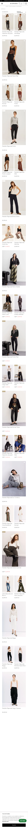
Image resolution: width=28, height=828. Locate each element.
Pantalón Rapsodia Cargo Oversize (11, 708)
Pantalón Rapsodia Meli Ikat (19, 243)
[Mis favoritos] (24, 3)
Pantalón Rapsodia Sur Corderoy (11, 497)
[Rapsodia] (14, 3)
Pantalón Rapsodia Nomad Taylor (11, 427)
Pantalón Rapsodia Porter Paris (10, 357)
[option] (14, 1)
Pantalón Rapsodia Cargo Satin (7, 384)
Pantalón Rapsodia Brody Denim (10, 216)
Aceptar (14, 825)
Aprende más (5, 821)
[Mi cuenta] (22, 3)
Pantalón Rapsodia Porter (19, 103)
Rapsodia (19, 6)
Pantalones (12, 6)
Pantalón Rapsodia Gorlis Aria (7, 243)
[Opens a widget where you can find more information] (23, 821)
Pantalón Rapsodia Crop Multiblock (7, 524)
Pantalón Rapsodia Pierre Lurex (7, 313)
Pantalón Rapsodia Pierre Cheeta (11, 286)
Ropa (7, 6)
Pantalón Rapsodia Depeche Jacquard (7, 32)
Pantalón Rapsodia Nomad (7, 103)
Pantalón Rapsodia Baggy (9, 638)
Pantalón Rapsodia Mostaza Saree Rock (19, 665)
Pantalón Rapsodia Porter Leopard (7, 173)
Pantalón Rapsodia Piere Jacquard (19, 594)
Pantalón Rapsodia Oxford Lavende (11, 567)
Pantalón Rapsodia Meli (19, 173)
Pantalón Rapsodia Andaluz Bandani (19, 313)
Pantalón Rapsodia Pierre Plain (10, 76)
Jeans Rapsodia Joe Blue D (7, 594)
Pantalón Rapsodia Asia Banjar (19, 32)
